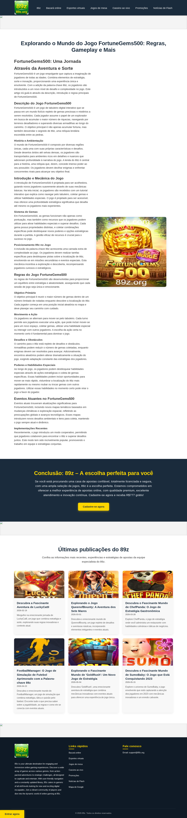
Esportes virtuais (76, 8)
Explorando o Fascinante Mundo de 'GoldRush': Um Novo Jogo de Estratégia (93, 674)
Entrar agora (12, 814)
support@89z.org (136, 752)
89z (39, 8)
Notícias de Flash (162, 8)
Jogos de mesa (98, 8)
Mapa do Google (76, 787)
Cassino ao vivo (121, 8)
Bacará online (53, 8)
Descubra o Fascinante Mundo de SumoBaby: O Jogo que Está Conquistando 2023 (147, 674)
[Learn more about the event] (93, 22)
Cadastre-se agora (93, 506)
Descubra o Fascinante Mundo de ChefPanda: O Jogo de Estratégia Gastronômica (146, 607)
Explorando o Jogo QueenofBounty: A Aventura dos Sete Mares (93, 607)
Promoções (141, 8)
